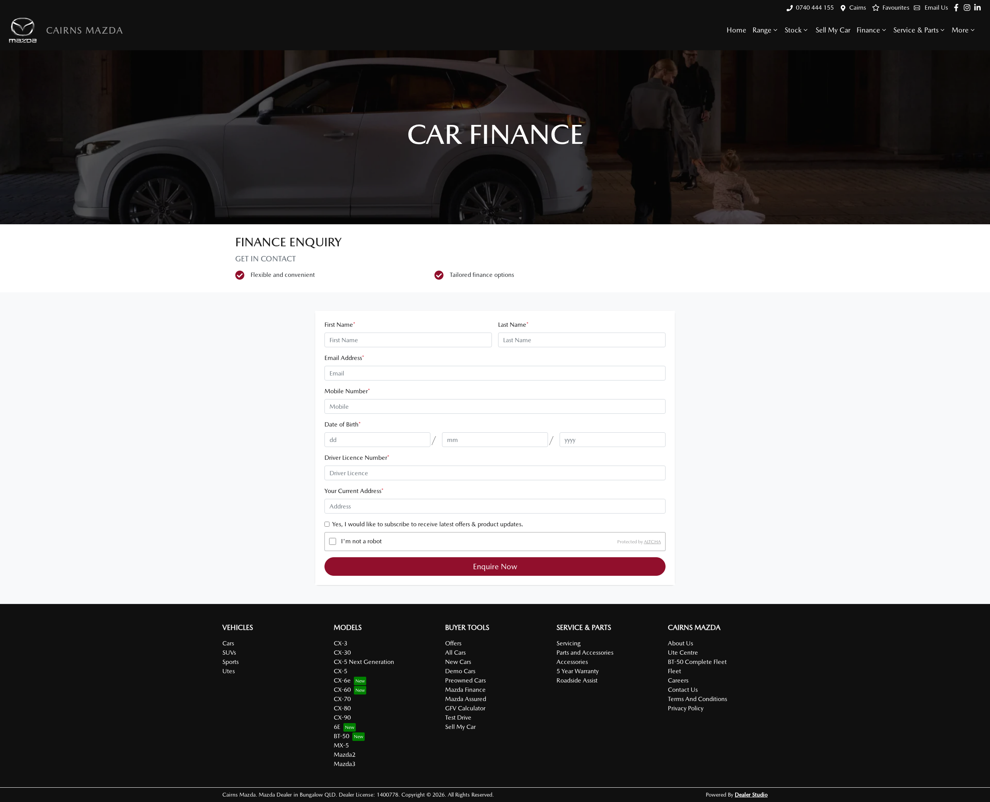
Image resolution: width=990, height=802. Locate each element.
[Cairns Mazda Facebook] (957, 7)
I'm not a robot (361, 541)
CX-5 (340, 671)
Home (736, 30)
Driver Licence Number (356, 457)
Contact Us (683, 689)
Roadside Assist (576, 680)
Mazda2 (344, 754)
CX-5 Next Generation (364, 661)
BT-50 (341, 736)
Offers (453, 643)
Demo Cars (460, 671)
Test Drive (458, 717)
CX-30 (342, 652)
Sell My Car (833, 30)
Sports (230, 661)
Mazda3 (344, 764)
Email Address (344, 358)
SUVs (229, 652)
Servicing (568, 643)
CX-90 (342, 717)
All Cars (455, 652)
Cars (228, 643)
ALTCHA (652, 541)
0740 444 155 (815, 7)
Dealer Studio (751, 795)
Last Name (513, 324)
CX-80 (342, 708)
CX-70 (342, 699)
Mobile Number (347, 391)
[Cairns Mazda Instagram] (968, 7)
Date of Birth (342, 424)
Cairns (857, 7)
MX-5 (341, 745)
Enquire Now (495, 566)
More (960, 30)
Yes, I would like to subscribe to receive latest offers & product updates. (427, 524)
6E (337, 726)
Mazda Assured (465, 699)
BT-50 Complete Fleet (697, 661)
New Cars (458, 661)
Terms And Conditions (697, 699)
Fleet (674, 671)
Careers (678, 680)
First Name (339, 324)
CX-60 (342, 689)
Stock (793, 30)
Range (762, 30)
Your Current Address (354, 491)
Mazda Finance (465, 689)
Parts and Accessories (584, 652)
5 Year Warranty (577, 671)
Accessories (572, 661)
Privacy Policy (685, 708)
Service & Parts (916, 30)
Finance (868, 30)
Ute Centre (683, 652)
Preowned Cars (465, 680)
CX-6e (342, 680)
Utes (228, 671)
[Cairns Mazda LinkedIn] (979, 7)
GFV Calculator (465, 708)
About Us (680, 643)
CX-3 (340, 643)
